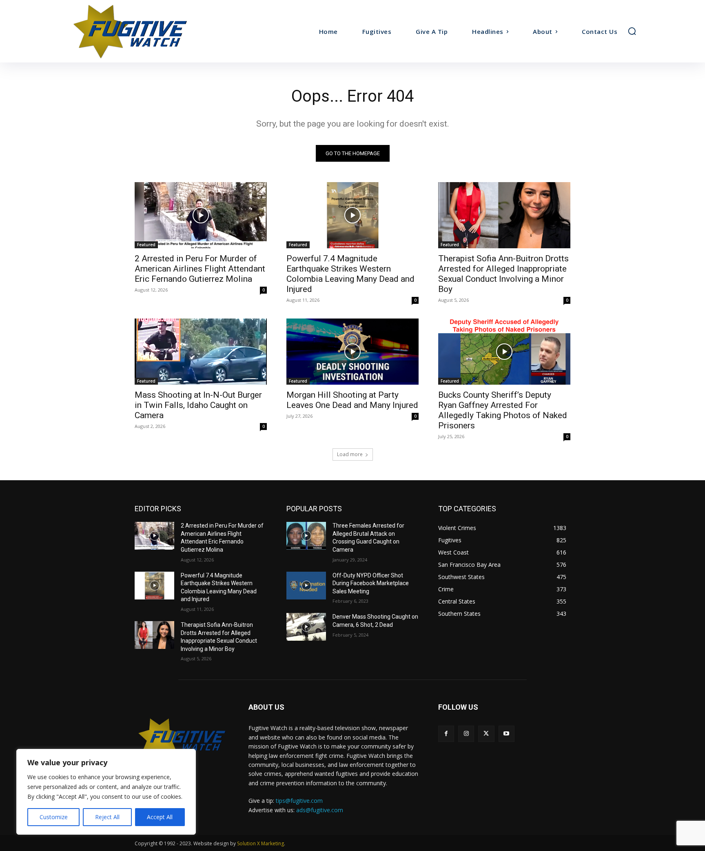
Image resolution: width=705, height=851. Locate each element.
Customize (54, 817)
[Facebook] (446, 734)
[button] (631, 31)
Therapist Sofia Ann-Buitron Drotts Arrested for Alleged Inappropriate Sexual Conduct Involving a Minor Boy (503, 274)
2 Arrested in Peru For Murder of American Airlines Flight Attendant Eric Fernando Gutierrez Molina (200, 269)
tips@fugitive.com (299, 800)
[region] (106, 792)
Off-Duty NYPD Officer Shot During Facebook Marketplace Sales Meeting (371, 583)
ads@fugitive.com (319, 810)
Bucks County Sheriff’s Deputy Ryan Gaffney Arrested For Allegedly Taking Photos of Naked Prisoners (502, 410)
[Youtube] (506, 734)
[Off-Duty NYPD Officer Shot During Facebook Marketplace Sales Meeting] (306, 585)
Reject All (107, 817)
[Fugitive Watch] (140, 31)
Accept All (160, 817)
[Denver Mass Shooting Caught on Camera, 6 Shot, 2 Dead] (306, 627)
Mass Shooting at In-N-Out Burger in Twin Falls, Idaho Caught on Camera (198, 405)
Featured (146, 244)
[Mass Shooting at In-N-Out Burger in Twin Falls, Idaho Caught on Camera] (201, 352)
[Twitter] (486, 734)
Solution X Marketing (260, 843)
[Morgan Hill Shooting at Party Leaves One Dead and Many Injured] (352, 352)
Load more (350, 454)
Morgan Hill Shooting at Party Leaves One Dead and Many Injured (352, 400)
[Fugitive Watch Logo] (182, 739)
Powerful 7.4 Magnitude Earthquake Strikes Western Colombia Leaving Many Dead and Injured (350, 274)
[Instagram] (466, 734)
